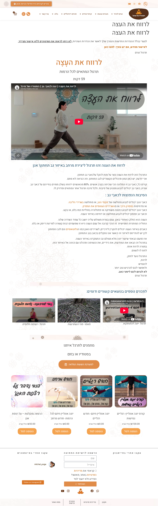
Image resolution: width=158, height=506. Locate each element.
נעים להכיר (118, 13)
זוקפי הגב (103, 202)
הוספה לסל (130, 431)
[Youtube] (129, 4)
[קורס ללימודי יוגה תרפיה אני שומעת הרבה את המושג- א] (48, 474)
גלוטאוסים (72, 229)
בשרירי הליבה (76, 202)
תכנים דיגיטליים (70, 13)
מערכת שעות (103, 13)
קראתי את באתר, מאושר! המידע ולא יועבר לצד (84, 475)
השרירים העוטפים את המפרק (99, 206)
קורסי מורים (87, 13)
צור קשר (45, 13)
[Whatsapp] (24, 14)
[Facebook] (139, 4)
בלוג (56, 13)
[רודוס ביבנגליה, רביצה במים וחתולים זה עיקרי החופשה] (17, 474)
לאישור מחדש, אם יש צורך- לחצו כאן (125, 47)
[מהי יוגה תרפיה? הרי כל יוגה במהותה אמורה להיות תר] (33, 474)
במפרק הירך (126, 206)
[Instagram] (134, 4)
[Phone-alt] (28, 14)
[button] (145, 4)
